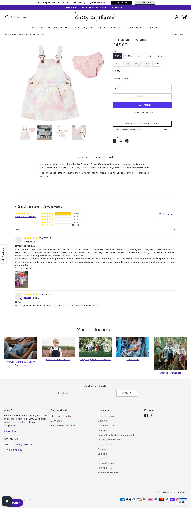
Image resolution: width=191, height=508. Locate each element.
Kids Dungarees (56, 27)
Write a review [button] (166, 214)
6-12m (118, 56)
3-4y (160, 56)
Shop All (36, 27)
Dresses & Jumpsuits (170, 373)
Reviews (101, 27)
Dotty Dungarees (26, 500)
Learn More (10, 431)
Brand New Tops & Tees (58, 359)
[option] (62, 81)
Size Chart (103, 421)
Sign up (127, 393)
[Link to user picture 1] (21, 279)
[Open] (7, 501)
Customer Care (106, 425)
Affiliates (102, 430)
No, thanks (145, 2)
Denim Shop (133, 359)
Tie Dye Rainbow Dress (35, 34)
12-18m (128, 56)
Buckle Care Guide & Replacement (116, 435)
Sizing (112, 157)
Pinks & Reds (17, 34)
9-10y (117, 71)
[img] (31, 238)
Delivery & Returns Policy (110, 440)
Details (98, 157)
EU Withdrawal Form (108, 472)
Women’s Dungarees (82, 27)
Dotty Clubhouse (135, 27)
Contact (102, 458)
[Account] (177, 17)
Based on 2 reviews (25, 217)
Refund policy (105, 468)
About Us (115, 27)
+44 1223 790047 (13, 450)
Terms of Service (106, 463)
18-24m (140, 56)
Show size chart (121, 79)
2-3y (150, 56)
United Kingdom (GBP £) (169, 492)
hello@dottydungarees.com (18, 444)
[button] (142, 124)
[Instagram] (150, 415)
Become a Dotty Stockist (64, 425)
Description (82, 157)
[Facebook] (146, 415)
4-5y (118, 64)
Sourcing (102, 454)
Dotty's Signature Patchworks (95, 359)
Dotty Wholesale (106, 416)
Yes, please (121, 2)
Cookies (102, 449)
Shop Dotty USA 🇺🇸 (61, 416)
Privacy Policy (105, 444)
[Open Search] (7, 17)
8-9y (157, 64)
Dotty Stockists (59, 421)
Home (6, 34)
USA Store (153, 27)
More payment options (142, 112)
